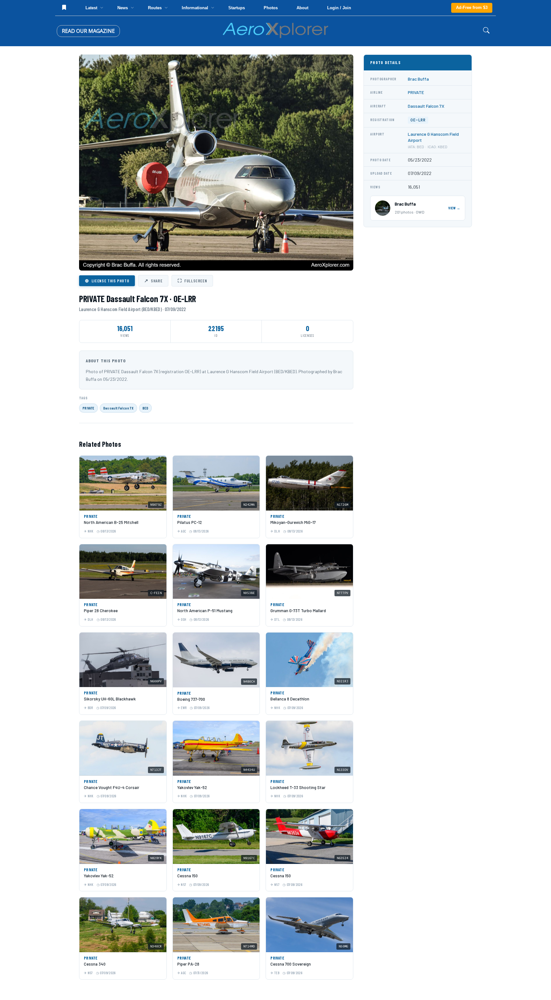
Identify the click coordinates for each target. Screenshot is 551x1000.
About (302, 7)
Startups (236, 7)
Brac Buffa (418, 79)
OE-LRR (418, 120)
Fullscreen (192, 280)
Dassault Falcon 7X (118, 408)
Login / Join (339, 7)
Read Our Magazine (88, 30)
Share (153, 280)
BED (145, 408)
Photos (271, 7)
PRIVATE (88, 408)
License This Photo (107, 280)
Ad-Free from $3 (472, 7)
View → (454, 208)
